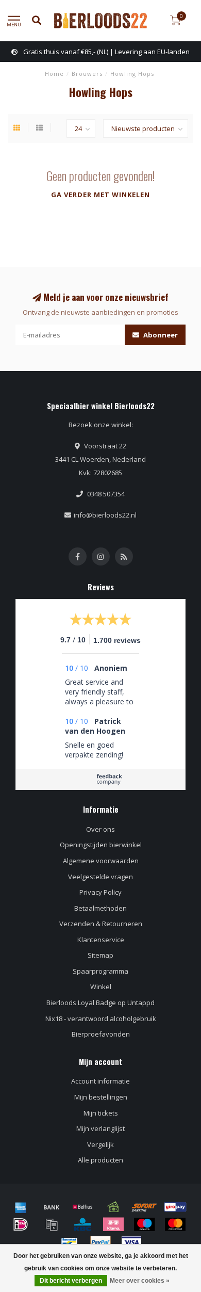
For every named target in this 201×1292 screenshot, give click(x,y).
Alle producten (100, 1160)
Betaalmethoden (100, 908)
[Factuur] (51, 1224)
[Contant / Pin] (113, 1207)
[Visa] (131, 1242)
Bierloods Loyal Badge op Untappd (100, 1002)
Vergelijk (100, 1144)
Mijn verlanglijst (100, 1128)
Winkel (100, 986)
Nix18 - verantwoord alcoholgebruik (100, 1018)
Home (54, 73)
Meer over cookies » (140, 1280)
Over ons (100, 829)
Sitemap (100, 955)
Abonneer (160, 335)
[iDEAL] (21, 1224)
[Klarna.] (113, 1224)
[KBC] (82, 1224)
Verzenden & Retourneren (100, 923)
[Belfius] (82, 1207)
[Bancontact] (69, 1242)
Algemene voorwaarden (101, 860)
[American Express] (21, 1207)
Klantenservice (100, 939)
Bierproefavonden (101, 1034)
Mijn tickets (100, 1113)
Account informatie (100, 1081)
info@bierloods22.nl (105, 515)
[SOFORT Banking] (144, 1207)
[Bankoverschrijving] (51, 1207)
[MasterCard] (175, 1224)
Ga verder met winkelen (100, 194)
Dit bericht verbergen (71, 1280)
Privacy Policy (100, 892)
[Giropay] (175, 1207)
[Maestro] (144, 1224)
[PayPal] (100, 1242)
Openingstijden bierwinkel (101, 844)
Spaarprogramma (100, 971)
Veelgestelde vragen (100, 876)
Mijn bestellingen (100, 1097)
